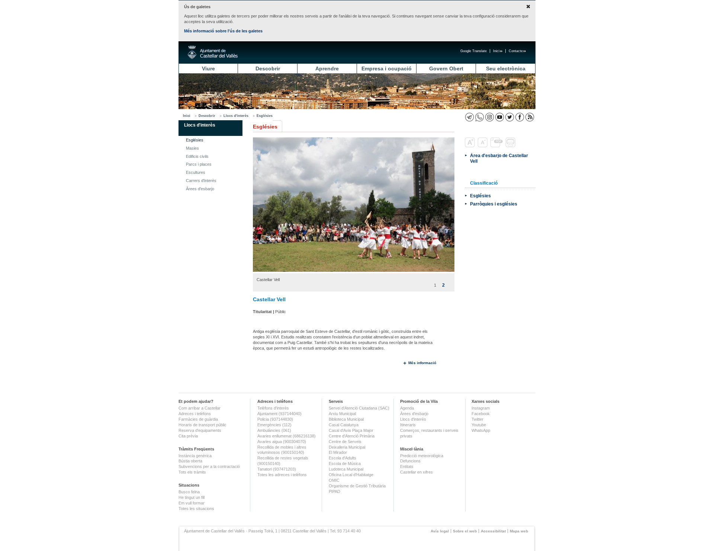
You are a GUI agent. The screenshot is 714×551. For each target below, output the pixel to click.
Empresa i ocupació (386, 68)
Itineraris (408, 425)
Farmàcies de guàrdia (198, 419)
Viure (208, 68)
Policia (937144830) (275, 419)
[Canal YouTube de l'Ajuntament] (499, 117)
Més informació (422, 363)
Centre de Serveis (345, 441)
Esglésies (265, 116)
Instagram (481, 408)
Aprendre (327, 68)
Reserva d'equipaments (199, 430)
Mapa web (519, 531)
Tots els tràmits (192, 472)
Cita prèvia (188, 436)
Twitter (477, 419)
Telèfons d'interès (273, 408)
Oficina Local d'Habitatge (351, 474)
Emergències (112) (274, 425)
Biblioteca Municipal (346, 419)
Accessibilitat (493, 531)
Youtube (479, 425)
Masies (192, 148)
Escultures (195, 172)
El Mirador (338, 452)
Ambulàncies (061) (274, 430)
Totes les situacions (196, 508)
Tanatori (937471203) (276, 469)
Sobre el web (465, 531)
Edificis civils (197, 156)
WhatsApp (481, 430)
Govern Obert (446, 68)
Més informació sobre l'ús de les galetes (223, 31)
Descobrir (267, 68)
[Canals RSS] (529, 117)
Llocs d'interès (235, 116)
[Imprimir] (511, 146)
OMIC (334, 480)
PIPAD (334, 491)
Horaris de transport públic (202, 425)
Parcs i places (199, 164)
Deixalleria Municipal (347, 447)
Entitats (407, 466)
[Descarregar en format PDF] (497, 146)
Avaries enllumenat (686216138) (286, 436)
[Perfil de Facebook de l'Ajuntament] (519, 117)
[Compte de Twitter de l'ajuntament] (509, 117)
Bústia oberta (190, 461)
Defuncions (410, 461)
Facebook (481, 413)
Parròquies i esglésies (493, 203)
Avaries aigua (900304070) (281, 441)
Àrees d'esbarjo (200, 189)
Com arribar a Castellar (199, 408)
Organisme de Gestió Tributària (357, 486)
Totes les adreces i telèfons (282, 474)
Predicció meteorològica (421, 455)
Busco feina (189, 492)
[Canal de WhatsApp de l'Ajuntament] (479, 117)
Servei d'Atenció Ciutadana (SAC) (359, 408)
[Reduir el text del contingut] (483, 146)
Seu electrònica (505, 68)
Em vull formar (191, 503)
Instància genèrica (195, 455)
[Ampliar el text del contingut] (470, 146)
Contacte (516, 51)
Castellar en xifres (416, 472)
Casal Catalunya (343, 425)
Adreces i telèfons (194, 413)
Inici (496, 51)
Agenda (407, 408)
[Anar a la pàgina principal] (212, 52)
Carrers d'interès (201, 180)
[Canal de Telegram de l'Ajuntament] (469, 117)
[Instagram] (489, 117)
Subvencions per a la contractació (209, 466)
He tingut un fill (191, 497)
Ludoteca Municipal (346, 469)
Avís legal (440, 531)
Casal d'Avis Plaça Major (351, 430)
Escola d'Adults (342, 458)
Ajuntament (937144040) (279, 413)
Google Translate (473, 51)
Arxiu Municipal (342, 413)
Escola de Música (345, 463)
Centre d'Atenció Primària (351, 436)
